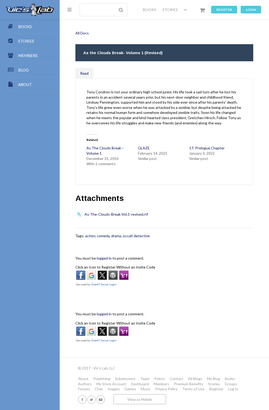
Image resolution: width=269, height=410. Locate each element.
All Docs (82, 33)
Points (159, 378)
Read (84, 73)
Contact (176, 378)
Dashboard (140, 384)
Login (251, 10)
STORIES (170, 9)
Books (230, 378)
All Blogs (195, 378)
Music (146, 389)
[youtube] (100, 399)
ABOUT (25, 84)
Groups (231, 384)
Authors (85, 384)
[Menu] (69, 9)
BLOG (23, 70)
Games (130, 389)
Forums (84, 389)
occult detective (136, 236)
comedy (103, 236)
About (83, 378)
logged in (104, 258)
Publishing (101, 378)
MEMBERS (28, 55)
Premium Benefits (188, 384)
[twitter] (91, 399)
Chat (99, 389)
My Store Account (111, 384)
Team (144, 378)
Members (161, 384)
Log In (233, 389)
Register (224, 10)
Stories (214, 384)
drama (116, 236)
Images (114, 389)
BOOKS (149, 9)
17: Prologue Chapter (207, 148)
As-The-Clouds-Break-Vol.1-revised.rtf (116, 214)
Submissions (125, 378)
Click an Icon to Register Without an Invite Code (115, 267)
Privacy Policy (166, 389)
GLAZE (144, 148)
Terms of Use (193, 389)
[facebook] (82, 399)
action (90, 236)
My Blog (213, 378)
